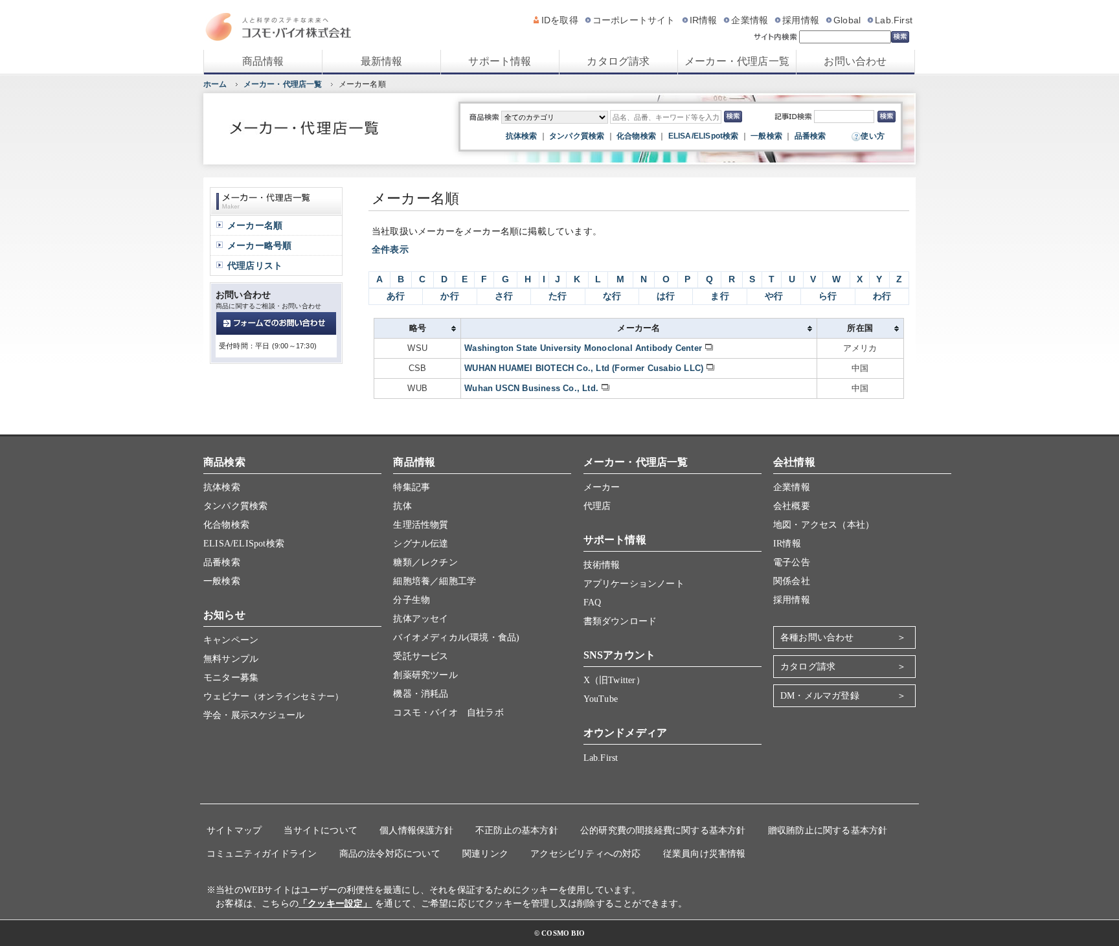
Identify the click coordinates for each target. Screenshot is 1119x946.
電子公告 (791, 562)
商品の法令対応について (389, 854)
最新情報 (382, 61)
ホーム (215, 84)
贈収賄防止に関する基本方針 (828, 830)
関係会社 (791, 581)
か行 (449, 296)
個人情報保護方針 (416, 830)
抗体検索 (521, 136)
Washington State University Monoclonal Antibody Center (583, 348)
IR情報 (704, 20)
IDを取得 (559, 20)
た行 (557, 296)
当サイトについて (320, 830)
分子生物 (411, 600)
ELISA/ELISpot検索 (703, 136)
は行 (666, 296)
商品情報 (263, 61)
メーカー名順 (254, 225)
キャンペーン (230, 640)
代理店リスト (254, 265)
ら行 (828, 296)
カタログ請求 (618, 61)
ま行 (719, 296)
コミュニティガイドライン (262, 854)
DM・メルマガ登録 (819, 696)
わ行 (882, 296)
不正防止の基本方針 (516, 830)
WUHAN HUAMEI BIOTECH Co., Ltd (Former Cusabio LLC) (583, 368)
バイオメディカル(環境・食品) (456, 637)
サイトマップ (234, 830)
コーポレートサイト (634, 20)
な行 (612, 296)
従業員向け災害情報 (704, 854)
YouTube (600, 699)
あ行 (396, 296)
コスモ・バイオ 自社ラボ (448, 712)
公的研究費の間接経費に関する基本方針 (663, 830)
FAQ (592, 602)
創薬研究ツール (425, 675)
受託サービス (420, 656)
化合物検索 (636, 136)
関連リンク (485, 854)
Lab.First (893, 20)
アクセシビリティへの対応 (585, 854)
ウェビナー (273, 696)
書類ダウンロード (620, 621)
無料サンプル (230, 659)
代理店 (597, 506)
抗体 (402, 506)
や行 (774, 296)
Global (847, 20)
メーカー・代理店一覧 (736, 61)
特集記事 (411, 487)
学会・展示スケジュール (253, 715)
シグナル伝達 (420, 543)
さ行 (504, 296)
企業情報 (749, 20)
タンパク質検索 (576, 136)
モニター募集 (230, 677)
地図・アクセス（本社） (823, 525)
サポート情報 (499, 61)
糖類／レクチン (425, 562)
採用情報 (800, 20)
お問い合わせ (855, 61)
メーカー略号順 (259, 245)
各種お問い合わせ (817, 637)
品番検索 (810, 136)
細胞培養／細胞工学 (434, 581)
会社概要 (791, 506)
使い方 (873, 136)
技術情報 (601, 565)
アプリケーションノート (633, 584)
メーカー (601, 487)
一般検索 (766, 136)
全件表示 (390, 249)
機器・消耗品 (420, 694)
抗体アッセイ (420, 619)
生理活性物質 (420, 525)
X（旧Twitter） (614, 680)
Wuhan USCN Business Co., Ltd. (531, 388)
